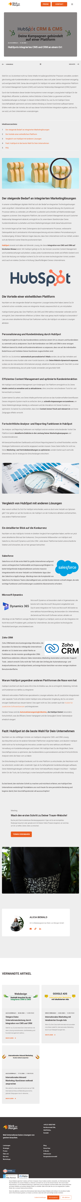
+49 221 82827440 (49, 1124)
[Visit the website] (35, 929)
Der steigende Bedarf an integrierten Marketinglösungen (27, 130)
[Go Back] (40, 64)
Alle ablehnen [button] (66, 1197)
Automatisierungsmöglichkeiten (33, 712)
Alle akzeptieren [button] (53, 1197)
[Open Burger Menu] (72, 4)
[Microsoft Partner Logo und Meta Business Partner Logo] (20, 1176)
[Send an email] (31, 929)
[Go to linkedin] (39, 929)
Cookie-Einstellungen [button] (40, 1197)
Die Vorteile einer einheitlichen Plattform (21, 134)
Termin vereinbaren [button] (21, 834)
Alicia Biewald (13, 43)
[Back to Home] (14, 4)
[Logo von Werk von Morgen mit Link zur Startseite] (10, 1127)
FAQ (7, 148)
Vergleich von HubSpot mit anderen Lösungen (23, 139)
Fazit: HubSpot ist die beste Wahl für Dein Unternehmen (27, 143)
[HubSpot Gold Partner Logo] (20, 1170)
